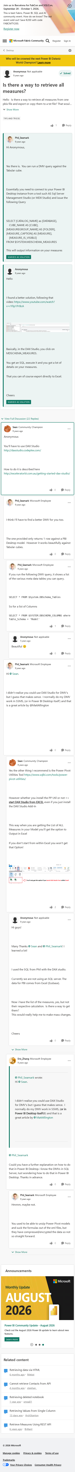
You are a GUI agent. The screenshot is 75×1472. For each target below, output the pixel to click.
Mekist (30, 1374)
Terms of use (52, 1452)
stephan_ (32, 1388)
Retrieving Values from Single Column (32, 1410)
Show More (12, 109)
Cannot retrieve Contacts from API (30, 1383)
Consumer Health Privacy (48, 1464)
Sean (15, 427)
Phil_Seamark (22, 137)
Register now (11, 28)
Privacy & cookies (32, 1452)
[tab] (36, 1344)
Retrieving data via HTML (25, 1370)
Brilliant (28, 1429)
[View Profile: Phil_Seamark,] (9, 139)
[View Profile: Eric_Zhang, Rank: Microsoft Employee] (12, 1060)
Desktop (10, 50)
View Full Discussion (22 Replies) (22, 418)
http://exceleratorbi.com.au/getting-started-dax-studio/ (37, 473)
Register (56, 40)
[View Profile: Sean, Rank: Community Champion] (7, 428)
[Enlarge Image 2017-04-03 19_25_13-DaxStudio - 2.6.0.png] (37, 327)
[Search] (48, 41)
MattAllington (44, 1117)
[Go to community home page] (26, 40)
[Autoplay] (32, 1344)
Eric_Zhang (23, 1058)
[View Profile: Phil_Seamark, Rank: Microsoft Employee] (9, 502)
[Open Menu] (70, 50)
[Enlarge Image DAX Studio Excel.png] (40, 873)
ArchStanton (32, 1415)
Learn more (44, 62)
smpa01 (28, 1401)
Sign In (67, 40)
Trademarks (9, 1459)
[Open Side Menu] (5, 40)
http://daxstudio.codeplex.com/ (22, 450)
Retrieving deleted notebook (27, 1397)
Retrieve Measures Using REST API (30, 1424)
